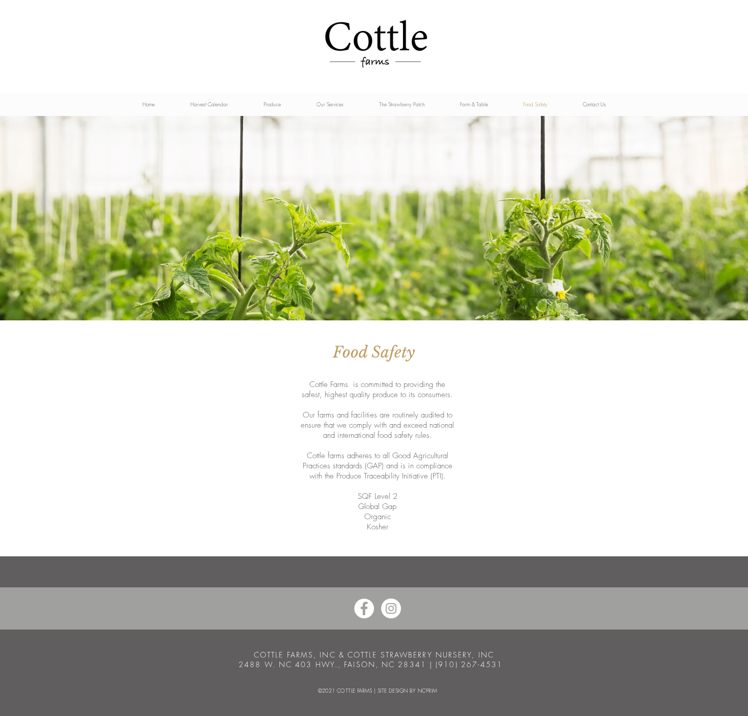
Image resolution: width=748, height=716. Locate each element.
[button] (272, 104)
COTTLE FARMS (373, 5)
